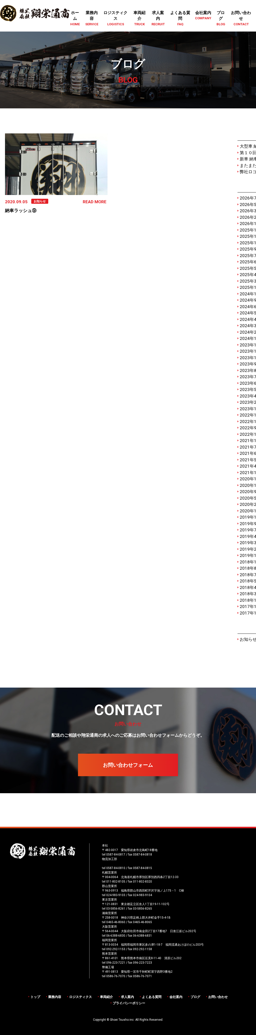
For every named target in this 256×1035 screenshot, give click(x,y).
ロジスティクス (80, 997)
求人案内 (127, 997)
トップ (35, 997)
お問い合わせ (218, 997)
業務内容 (54, 997)
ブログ (195, 997)
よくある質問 (152, 997)
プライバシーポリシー (129, 1003)
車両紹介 (106, 997)
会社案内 (176, 997)
